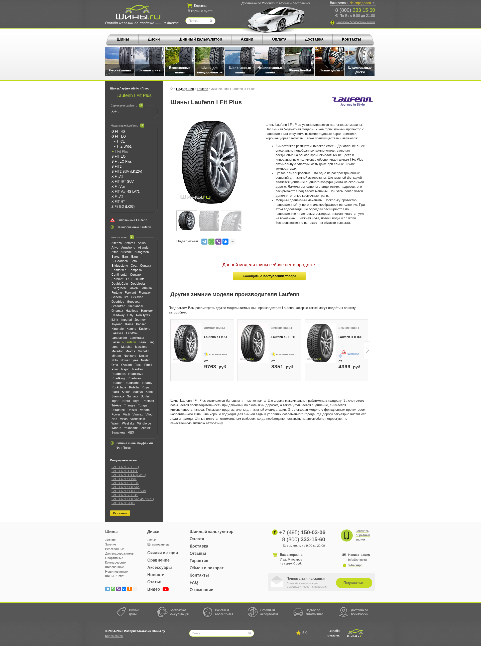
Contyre (135, 274)
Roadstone (132, 383)
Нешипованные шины (270, 70)
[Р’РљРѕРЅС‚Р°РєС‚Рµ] (225, 242)
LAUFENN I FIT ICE (124, 471)
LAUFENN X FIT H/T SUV (128, 491)
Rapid (125, 369)
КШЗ (131, 432)
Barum (135, 256)
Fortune (116, 292)
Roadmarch (136, 378)
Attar (114, 252)
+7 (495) (302, 532)
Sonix (149, 392)
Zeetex (146, 428)
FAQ (194, 582)
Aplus (142, 243)
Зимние (110, 544)
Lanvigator (137, 338)
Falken (133, 288)
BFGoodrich (119, 261)
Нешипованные (116, 571)
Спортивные (114, 558)
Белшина (118, 432)
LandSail (132, 333)
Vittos (124, 419)
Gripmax (117, 310)
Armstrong (128, 247)
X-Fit (114, 111)
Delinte (140, 279)
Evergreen (118, 288)
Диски (154, 39)
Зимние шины (150, 70)
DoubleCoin (119, 283)
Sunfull (145, 396)
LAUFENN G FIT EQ (125, 467)
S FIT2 (116, 166)
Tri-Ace (116, 405)
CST (129, 279)
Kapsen (141, 324)
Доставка (314, 39)
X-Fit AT (117, 196)
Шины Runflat (300, 70)
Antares (130, 243)
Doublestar (138, 283)
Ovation (126, 365)
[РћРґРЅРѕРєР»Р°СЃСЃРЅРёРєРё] (129, 589)
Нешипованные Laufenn (133, 227)
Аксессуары (159, 567)
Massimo (141, 347)
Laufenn (130, 342)
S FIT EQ (118, 156)
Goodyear (134, 301)
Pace (138, 365)
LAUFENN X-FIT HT (125, 483)
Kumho (131, 329)
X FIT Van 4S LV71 (125, 191)
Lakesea (117, 333)
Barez (115, 256)
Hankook (147, 310)
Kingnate (117, 329)
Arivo (114, 247)
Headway (118, 315)
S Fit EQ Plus (121, 161)
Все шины (120, 513)
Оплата (279, 39)
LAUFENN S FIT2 (123, 503)
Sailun (126, 392)
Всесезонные (115, 549)
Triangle (129, 405)
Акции (247, 39)
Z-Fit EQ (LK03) (123, 206)
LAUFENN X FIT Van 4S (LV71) (132, 499)
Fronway (145, 292)
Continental (119, 274)
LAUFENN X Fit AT (124, 479)
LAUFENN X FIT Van (125, 487)
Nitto (114, 360)
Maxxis (130, 351)
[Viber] (218, 242)
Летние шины (120, 70)
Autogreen (142, 252)
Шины (123, 39)
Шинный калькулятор (200, 39)
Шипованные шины (240, 70)
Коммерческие (115, 562)
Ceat (134, 265)
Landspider (119, 338)
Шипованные (114, 567)
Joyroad (117, 324)
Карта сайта (114, 636)
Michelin (143, 351)
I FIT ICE (118, 141)
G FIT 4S (118, 131)
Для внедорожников (119, 553)
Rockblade (118, 387)
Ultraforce (118, 410)
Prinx (114, 369)
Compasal (136, 270)
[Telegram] (204, 242)
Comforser (118, 270)
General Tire (120, 297)
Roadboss (118, 374)
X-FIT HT (118, 201)
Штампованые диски (360, 70)
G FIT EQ (118, 136)
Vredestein (137, 419)
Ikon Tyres (143, 315)
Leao (142, 342)
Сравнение (158, 560)
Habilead (132, 310)
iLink (114, 319)
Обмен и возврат (207, 568)
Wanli (115, 423)
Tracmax (148, 401)
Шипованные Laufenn (131, 220)
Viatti (126, 414)
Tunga (142, 405)
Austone (126, 252)
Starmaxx (117, 396)
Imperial (126, 319)
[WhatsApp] (211, 242)
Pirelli (148, 365)
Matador (117, 351)
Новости (156, 575)
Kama (129, 324)
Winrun (116, 428)
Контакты (351, 39)
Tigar (114, 401)
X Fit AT (117, 176)
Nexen (143, 356)
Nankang (130, 356)
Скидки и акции (162, 553)
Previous (171, 350)
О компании (201, 590)
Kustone (144, 329)
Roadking (118, 378)
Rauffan (137, 369)
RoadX (147, 383)
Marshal (126, 347)
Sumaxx (132, 396)
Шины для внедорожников (210, 70)
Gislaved (137, 297)
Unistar (132, 410)
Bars (125, 256)
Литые (152, 540)
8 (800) (355, 10)
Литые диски (329, 70)
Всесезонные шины (179, 70)
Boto (134, 261)
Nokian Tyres (129, 360)
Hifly (130, 315)
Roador (116, 383)
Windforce (144, 423)
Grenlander (135, 306)
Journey (140, 319)
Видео (154, 589)
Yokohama (131, 428)
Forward (130, 292)
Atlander (144, 247)
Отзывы (198, 553)
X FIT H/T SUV (122, 181)
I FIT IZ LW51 (121, 146)
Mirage (116, 356)
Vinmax (138, 414)
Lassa (115, 342)
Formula (146, 288)
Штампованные (158, 544)
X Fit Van (118, 186)
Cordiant (117, 279)
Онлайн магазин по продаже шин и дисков (142, 23)
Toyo (136, 401)
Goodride (117, 301)
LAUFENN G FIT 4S (124, 495)
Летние (110, 540)
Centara (145, 265)
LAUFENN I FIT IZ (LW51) (128, 475)
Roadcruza (135, 374)
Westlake (128, 423)
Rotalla (134, 387)
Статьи (154, 582)
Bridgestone (119, 265)
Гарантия (199, 561)
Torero (125, 401)
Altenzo (116, 243)
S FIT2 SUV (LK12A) (126, 171)
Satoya (138, 392)
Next (367, 350)
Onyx (114, 365)
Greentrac (118, 306)
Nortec (145, 360)
